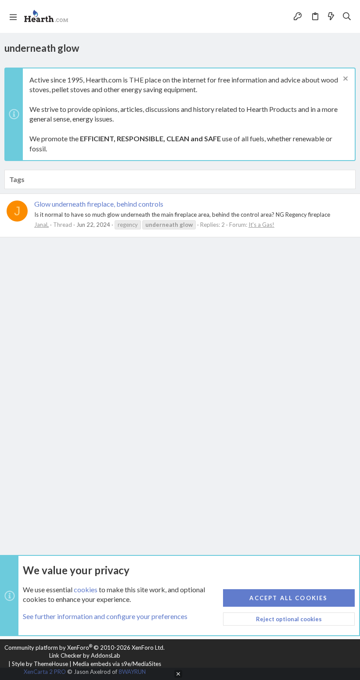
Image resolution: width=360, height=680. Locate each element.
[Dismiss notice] (344, 79)
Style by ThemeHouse (40, 663)
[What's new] (331, 17)
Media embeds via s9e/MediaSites (117, 663)
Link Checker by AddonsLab (84, 655)
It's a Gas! (261, 224)
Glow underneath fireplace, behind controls (98, 204)
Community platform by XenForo (84, 647)
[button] (13, 16)
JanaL (41, 224)
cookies (85, 589)
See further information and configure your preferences (105, 616)
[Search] (347, 17)
